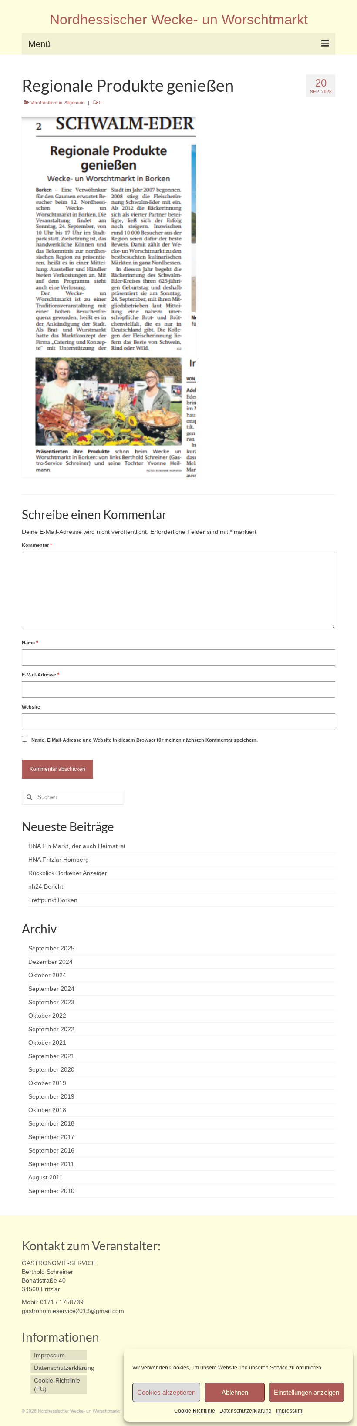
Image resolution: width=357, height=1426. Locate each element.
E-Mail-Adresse (40, 674)
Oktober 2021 (47, 1042)
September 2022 (51, 1029)
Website (31, 707)
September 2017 (51, 1136)
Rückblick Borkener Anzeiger (67, 873)
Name (30, 642)
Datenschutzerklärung (245, 1411)
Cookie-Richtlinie (194, 1411)
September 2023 (51, 1002)
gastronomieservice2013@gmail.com (73, 1310)
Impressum (289, 1411)
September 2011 (51, 1163)
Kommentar (37, 545)
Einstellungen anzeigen (306, 1392)
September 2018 (51, 1123)
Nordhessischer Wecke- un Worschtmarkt (179, 19)
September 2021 (51, 1056)
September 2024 (51, 988)
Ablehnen (235, 1392)
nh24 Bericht (45, 886)
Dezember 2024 (50, 961)
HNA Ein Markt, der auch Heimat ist (76, 846)
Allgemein (74, 102)
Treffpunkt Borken (52, 899)
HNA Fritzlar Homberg (58, 859)
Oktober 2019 (47, 1082)
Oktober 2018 (47, 1109)
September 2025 (51, 948)
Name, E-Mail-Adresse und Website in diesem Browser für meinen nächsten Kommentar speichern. (144, 740)
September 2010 (51, 1190)
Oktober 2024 (47, 975)
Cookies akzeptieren (166, 1392)
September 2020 (51, 1069)
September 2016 (51, 1150)
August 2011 (45, 1177)
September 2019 (51, 1096)
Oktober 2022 (47, 1015)
